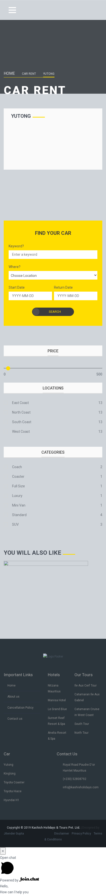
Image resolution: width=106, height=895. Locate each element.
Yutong (8, 764)
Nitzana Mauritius (54, 688)
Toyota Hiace (12, 791)
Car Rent (29, 73)
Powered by (9, 880)
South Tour (81, 724)
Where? (14, 267)
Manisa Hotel (57, 700)
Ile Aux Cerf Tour (85, 685)
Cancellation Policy (20, 707)
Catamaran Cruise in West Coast (86, 712)
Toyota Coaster (14, 782)
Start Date (17, 287)
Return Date (63, 287)
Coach (17, 467)
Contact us (14, 718)
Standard (19, 515)
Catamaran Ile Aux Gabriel (87, 697)
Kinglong (10, 773)
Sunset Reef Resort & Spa (56, 721)
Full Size (18, 486)
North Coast (21, 412)
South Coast (21, 422)
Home (9, 73)
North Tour (81, 732)
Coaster (18, 476)
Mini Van (18, 505)
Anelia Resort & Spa (57, 735)
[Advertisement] (53, 141)
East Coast (20, 403)
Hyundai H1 (11, 800)
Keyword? (16, 246)
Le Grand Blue (57, 709)
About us (13, 696)
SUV (15, 524)
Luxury (17, 496)
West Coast (21, 431)
